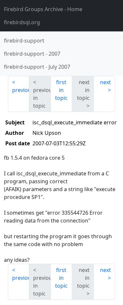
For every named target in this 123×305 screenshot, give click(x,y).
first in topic (61, 90)
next (105, 82)
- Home (43, 9)
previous (20, 90)
